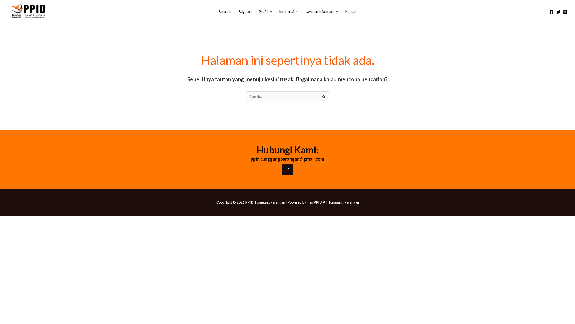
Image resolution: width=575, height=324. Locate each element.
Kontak (351, 11)
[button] (270, 11)
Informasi (286, 11)
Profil (263, 11)
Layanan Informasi (319, 11)
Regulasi (245, 11)
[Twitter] (558, 12)
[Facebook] (552, 12)
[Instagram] (565, 12)
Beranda (224, 11)
